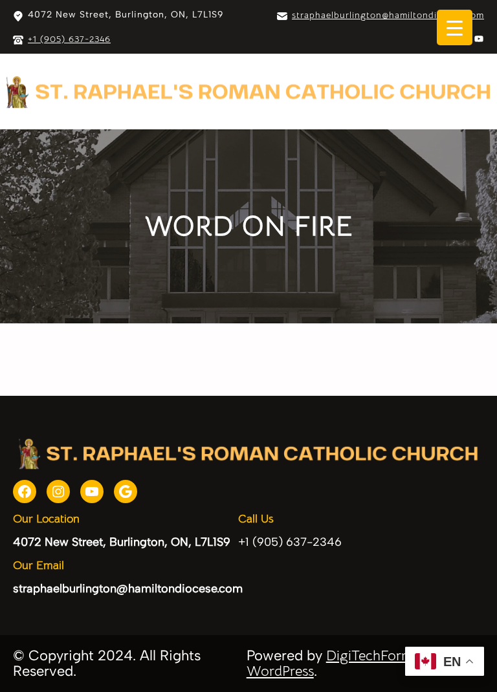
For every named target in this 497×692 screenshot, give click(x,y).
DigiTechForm (369, 655)
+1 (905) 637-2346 (69, 39)
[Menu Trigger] (454, 27)
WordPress (280, 671)
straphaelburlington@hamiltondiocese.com (388, 15)
